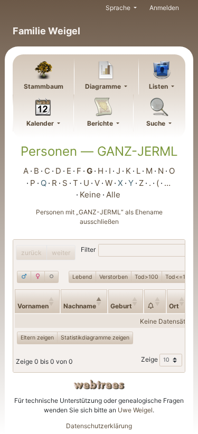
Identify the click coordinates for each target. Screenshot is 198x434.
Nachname (79, 306)
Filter (88, 250)
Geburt (121, 306)
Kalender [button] (40, 123)
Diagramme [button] (103, 86)
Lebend (82, 276)
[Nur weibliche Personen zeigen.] (38, 277)
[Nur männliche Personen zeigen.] (24, 277)
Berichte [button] (101, 123)
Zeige (150, 359)
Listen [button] (159, 86)
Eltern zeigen (37, 337)
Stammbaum (43, 86)
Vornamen (33, 306)
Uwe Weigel (135, 410)
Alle (113, 195)
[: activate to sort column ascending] (155, 301)
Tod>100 (146, 276)
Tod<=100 (179, 276)
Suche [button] (156, 123)
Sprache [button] (119, 8)
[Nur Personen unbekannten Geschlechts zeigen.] (51, 277)
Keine (90, 195)
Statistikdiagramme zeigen (95, 337)
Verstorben (113, 276)
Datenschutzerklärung (99, 426)
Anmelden (164, 8)
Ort (174, 306)
